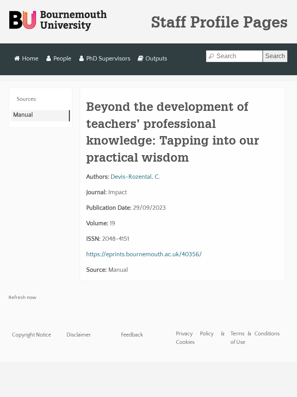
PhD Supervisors (108, 58)
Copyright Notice (31, 335)
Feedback (132, 335)
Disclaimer (79, 335)
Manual (23, 114)
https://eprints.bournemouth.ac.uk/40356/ (144, 254)
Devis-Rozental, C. (135, 176)
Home (30, 58)
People (62, 58)
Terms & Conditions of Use (255, 338)
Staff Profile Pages (219, 21)
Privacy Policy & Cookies (200, 338)
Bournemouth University (58, 21)
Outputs (156, 58)
